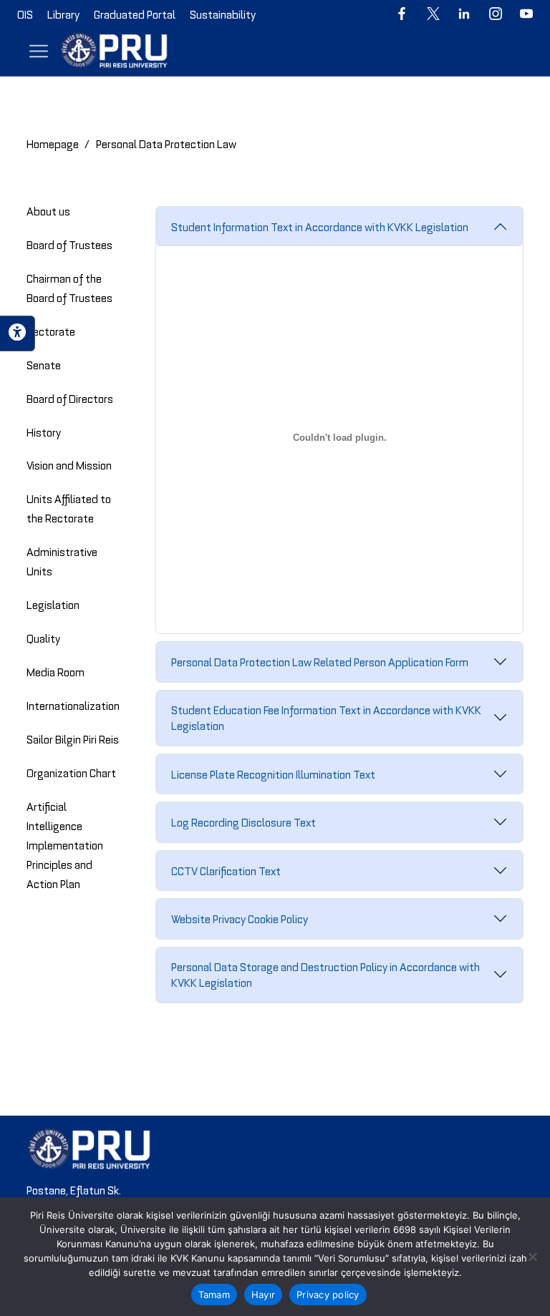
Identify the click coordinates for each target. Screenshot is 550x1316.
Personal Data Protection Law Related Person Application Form (319, 661)
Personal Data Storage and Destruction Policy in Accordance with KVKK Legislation (325, 974)
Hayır (263, 1294)
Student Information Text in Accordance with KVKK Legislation (319, 226)
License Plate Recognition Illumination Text (273, 773)
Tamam (214, 1294)
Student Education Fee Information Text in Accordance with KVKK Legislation (326, 717)
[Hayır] (532, 1256)
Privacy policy (328, 1294)
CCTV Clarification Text (226, 870)
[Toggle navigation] (38, 51)
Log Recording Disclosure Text (243, 821)
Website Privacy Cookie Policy (239, 918)
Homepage (52, 143)
